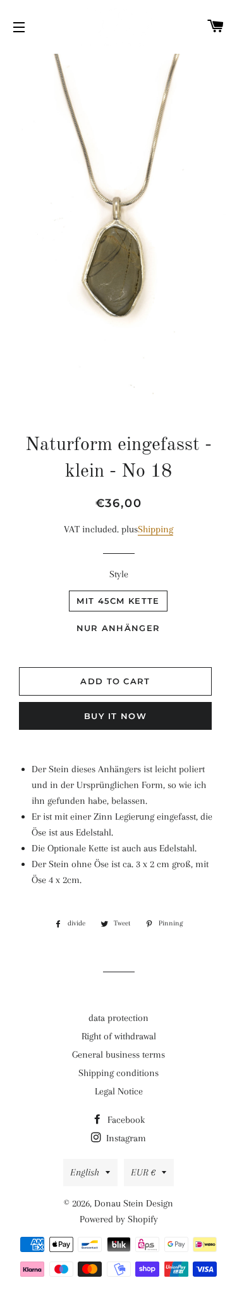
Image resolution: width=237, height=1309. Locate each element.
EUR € (143, 1172)
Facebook (125, 1119)
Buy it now (115, 716)
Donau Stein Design (133, 1203)
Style (118, 574)
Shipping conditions (118, 1073)
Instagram (125, 1138)
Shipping (155, 529)
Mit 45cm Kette (117, 601)
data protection (118, 1018)
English (84, 1172)
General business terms (118, 1054)
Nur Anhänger (118, 628)
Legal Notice (119, 1091)
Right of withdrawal (119, 1036)
